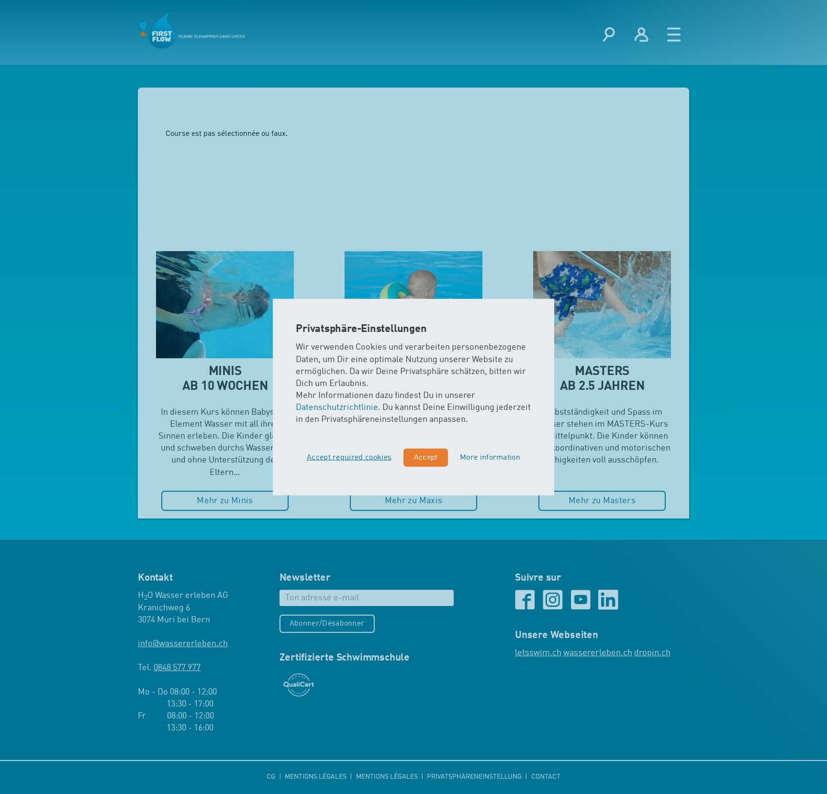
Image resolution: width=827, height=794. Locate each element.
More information (490, 458)
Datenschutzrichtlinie (337, 407)
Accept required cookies (349, 458)
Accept (426, 458)
